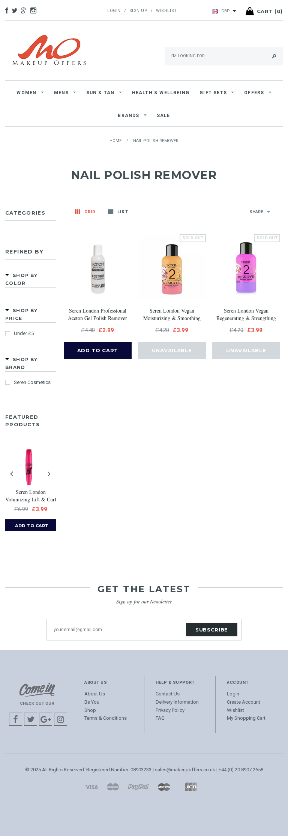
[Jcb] (191, 786)
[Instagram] (37, 693)
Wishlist (166, 10)
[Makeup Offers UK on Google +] (25, 11)
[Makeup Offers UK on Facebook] (8, 11)
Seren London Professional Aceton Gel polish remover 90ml (97, 315)
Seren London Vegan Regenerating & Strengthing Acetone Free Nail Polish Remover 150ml (246, 315)
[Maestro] (164, 786)
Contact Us (168, 694)
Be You (91, 702)
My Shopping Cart (246, 718)
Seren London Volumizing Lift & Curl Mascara (30, 496)
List (122, 211)
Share (256, 211)
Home (116, 140)
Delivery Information (177, 702)
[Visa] (91, 786)
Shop (90, 710)
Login (114, 10)
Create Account (243, 702)
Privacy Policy (170, 710)
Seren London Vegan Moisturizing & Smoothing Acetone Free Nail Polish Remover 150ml (172, 315)
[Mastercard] (112, 786)
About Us (94, 694)
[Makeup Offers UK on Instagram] (35, 11)
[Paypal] (138, 786)
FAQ (160, 718)
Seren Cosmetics (32, 382)
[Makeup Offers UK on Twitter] (16, 11)
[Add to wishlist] (89, 278)
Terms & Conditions (105, 718)
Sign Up (138, 10)
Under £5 (24, 333)
